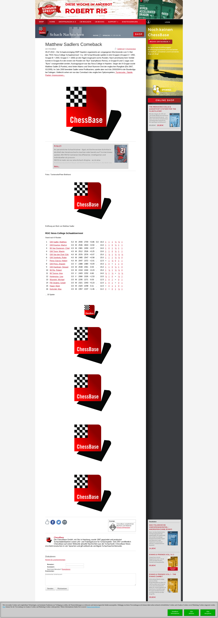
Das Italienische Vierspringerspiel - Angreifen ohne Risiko (160, 527)
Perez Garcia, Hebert (58, 261)
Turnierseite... (121, 72)
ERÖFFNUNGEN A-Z (67, 22)
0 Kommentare (131, 49)
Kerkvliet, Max (56, 289)
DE (112, 35)
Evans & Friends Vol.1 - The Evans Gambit (162, 575)
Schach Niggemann (123, 527)
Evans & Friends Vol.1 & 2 (161, 554)
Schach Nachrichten (67, 34)
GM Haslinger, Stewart (59, 267)
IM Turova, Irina (56, 273)
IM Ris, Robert (56, 270)
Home (52, 22)
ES (117, 35)
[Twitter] (59, 522)
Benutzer (50, 564)
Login (167, 22)
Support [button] (112, 22)
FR (120, 35)
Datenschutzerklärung (93, 607)
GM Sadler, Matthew (58, 242)
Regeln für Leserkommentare (55, 560)
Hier (4, 607)
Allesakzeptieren (208, 612)
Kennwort (50, 567)
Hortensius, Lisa (56, 276)
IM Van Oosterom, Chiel (60, 248)
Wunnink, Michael (57, 279)
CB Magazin (85, 22)
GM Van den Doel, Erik (59, 254)
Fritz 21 (57, 146)
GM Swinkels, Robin (58, 257)
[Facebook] (53, 522)
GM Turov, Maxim (57, 251)
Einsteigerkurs (130, 22)
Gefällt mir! (121, 49)
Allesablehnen (191, 612)
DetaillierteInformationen (175, 612)
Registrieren (66, 569)
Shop (41, 22)
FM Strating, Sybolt (57, 283)
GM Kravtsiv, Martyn (58, 245)
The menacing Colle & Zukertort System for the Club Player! (162, 109)
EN (114, 35)
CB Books (99, 22)
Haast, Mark (55, 286)
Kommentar (49, 571)
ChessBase (59, 537)
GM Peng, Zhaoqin (57, 264)
